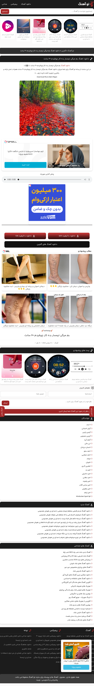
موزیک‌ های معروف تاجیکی (81, 586)
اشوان (88, 462)
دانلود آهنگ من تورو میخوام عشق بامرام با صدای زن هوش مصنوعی (66, 537)
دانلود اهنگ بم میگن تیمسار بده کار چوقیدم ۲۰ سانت (66, 58)
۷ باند (88, 424)
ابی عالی (88, 443)
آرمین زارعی (86, 432)
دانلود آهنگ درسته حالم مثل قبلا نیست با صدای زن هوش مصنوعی (66, 518)
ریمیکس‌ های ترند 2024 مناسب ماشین (77, 559)
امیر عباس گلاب (85, 485)
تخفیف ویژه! (76, 667)
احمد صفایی (86, 455)
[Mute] (53, 165)
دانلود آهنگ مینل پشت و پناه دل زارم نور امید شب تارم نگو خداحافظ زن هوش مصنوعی (59, 522)
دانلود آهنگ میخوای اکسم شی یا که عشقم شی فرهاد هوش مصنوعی (65, 515)
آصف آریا (87, 440)
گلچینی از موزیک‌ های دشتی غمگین (77, 601)
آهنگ (56, 343)
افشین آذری (86, 466)
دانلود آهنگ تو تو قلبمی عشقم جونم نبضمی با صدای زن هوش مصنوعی (64, 511)
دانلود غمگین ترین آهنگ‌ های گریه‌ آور (77, 575)
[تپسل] (5, 142)
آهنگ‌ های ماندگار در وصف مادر (79, 620)
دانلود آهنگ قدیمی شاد (82, 571)
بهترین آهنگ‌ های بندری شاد (80, 605)
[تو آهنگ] (85, 4)
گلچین (63, 51)
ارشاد (89, 458)
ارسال (5, 403)
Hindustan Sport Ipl (83, 496)
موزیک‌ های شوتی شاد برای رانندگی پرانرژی (75, 590)
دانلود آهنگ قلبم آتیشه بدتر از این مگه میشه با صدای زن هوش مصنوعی (64, 533)
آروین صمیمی (85, 436)
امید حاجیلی (86, 473)
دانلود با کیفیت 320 (67, 235)
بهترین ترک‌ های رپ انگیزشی (80, 593)
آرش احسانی (86, 428)
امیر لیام (87, 492)
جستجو (5, 11)
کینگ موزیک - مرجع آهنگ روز (80, 597)
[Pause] (49, 165)
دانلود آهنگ (26, 4)
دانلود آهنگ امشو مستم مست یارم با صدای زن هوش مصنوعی (68, 530)
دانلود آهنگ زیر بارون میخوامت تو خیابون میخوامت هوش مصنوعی (66, 526)
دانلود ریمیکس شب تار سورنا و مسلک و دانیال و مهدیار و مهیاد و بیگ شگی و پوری (47, 657)
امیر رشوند (87, 481)
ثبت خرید (25, 164)
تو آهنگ (71, 51)
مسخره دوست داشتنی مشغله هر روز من (76, 608)
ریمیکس (14, 4)
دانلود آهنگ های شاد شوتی (80, 563)
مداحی (4, 4)
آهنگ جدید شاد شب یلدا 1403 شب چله (77, 552)
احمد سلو (87, 451)
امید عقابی (87, 477)
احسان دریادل (86, 447)
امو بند (88, 470)
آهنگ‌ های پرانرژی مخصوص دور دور (77, 567)
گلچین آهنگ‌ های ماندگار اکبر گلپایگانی (76, 582)
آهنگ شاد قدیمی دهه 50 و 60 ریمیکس (76, 556)
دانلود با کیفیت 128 (23, 235)
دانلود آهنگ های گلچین (47, 244)
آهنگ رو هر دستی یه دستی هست (78, 616)
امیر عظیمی (86, 489)
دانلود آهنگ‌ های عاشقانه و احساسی (77, 578)
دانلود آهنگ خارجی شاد (82, 612)
